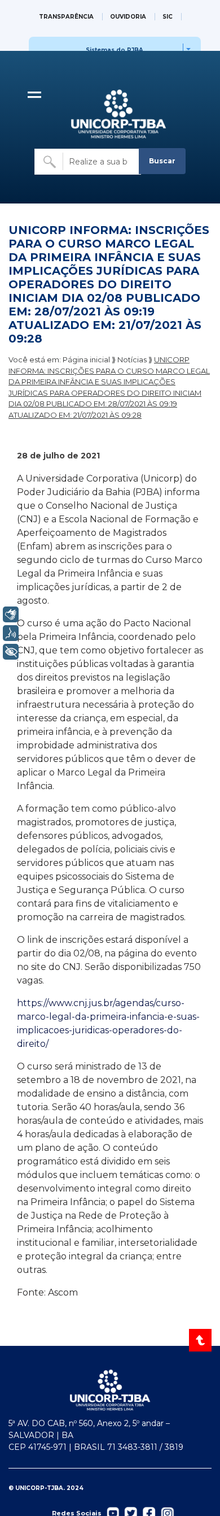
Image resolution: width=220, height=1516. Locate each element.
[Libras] (11, 614)
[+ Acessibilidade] (11, 652)
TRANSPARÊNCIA (66, 16)
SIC (167, 16)
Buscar (162, 161)
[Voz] (11, 633)
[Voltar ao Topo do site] (201, 1340)
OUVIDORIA (128, 16)
